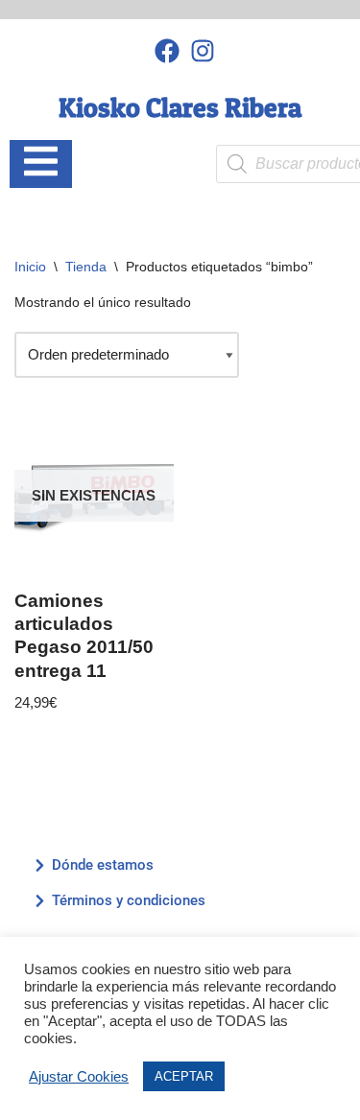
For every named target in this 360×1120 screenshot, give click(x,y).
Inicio (30, 266)
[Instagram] (202, 50)
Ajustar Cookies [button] (79, 1077)
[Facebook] (167, 50)
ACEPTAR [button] (184, 1076)
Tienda (86, 266)
